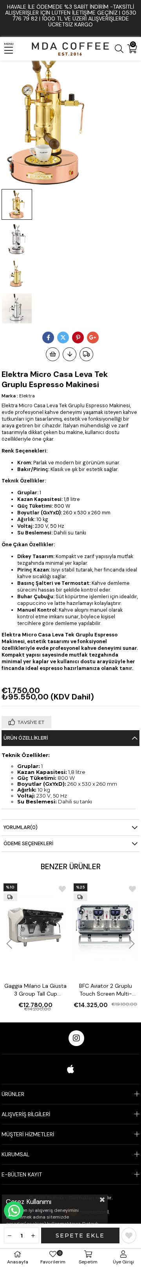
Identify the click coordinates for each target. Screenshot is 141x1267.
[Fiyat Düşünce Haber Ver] (69, 354)
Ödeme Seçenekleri (28, 843)
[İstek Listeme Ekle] (53, 354)
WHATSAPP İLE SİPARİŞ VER (14, 1211)
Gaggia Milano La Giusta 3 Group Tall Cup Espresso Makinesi (35, 990)
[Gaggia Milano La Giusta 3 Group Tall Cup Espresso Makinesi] (36, 926)
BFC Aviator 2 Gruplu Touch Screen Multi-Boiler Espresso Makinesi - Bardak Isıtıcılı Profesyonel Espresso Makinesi (105, 990)
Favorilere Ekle (62, 888)
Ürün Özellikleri (26, 738)
